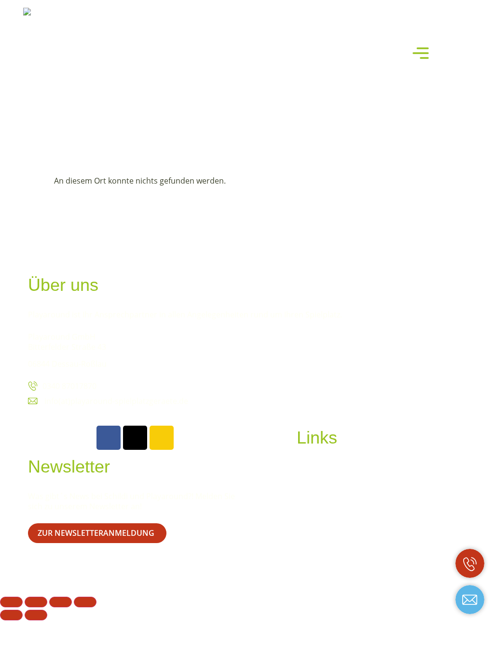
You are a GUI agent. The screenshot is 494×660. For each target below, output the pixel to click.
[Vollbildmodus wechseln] (36, 602)
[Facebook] (108, 438)
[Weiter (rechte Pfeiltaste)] (36, 615)
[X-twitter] (135, 438)
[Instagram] (162, 438)
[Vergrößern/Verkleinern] (11, 602)
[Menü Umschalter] (420, 53)
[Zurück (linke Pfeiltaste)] (11, 615)
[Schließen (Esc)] (85, 602)
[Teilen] (60, 602)
